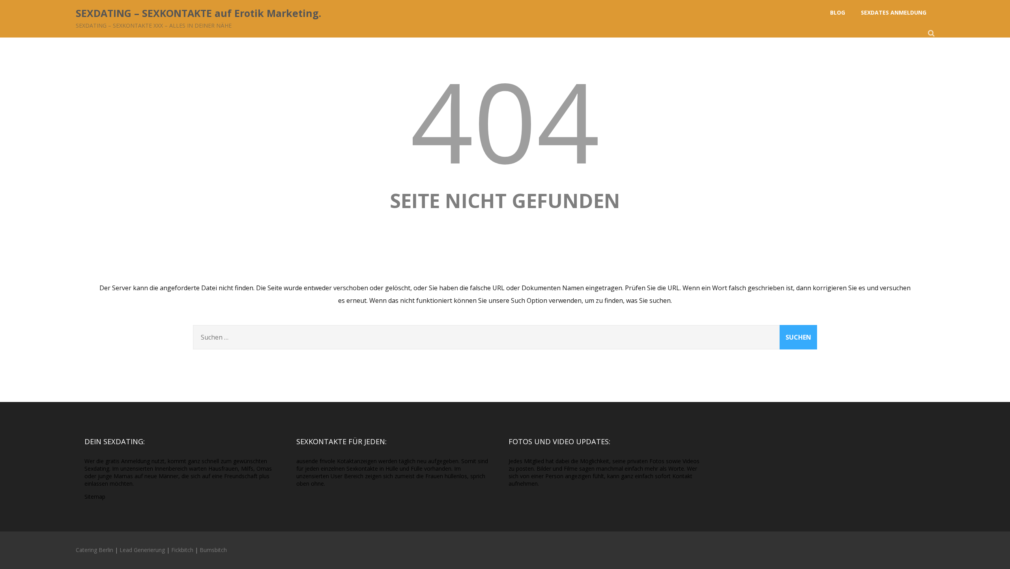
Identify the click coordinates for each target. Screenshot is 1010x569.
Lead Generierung (142, 550)
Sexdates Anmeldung (893, 12)
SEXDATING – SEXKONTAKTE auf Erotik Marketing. (198, 13)
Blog (837, 12)
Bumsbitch (213, 550)
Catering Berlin (94, 550)
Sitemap (94, 496)
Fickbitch (182, 550)
